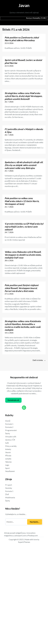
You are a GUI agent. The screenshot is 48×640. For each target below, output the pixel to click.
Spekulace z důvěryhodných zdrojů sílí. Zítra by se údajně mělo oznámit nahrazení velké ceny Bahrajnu (24, 165)
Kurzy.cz (21, 18)
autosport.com (20, 535)
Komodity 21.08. (30, 18)
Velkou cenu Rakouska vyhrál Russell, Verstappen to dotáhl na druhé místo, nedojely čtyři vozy (23, 255)
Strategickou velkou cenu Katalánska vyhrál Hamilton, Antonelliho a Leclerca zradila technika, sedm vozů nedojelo (23, 325)
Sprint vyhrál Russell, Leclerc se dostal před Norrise (23, 61)
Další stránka (39, 360)
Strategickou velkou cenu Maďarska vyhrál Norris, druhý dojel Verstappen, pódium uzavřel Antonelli (23, 96)
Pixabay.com (33, 535)
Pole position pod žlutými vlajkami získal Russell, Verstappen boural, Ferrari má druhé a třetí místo (21, 288)
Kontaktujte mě (13, 400)
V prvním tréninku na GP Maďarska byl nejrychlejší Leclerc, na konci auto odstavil (24, 226)
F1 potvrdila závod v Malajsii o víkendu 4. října (24, 130)
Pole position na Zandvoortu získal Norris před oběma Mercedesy (22, 39)
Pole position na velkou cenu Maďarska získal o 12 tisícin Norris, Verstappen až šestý (22, 201)
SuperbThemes (24, 542)
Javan (24, 5)
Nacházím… (34, 522)
